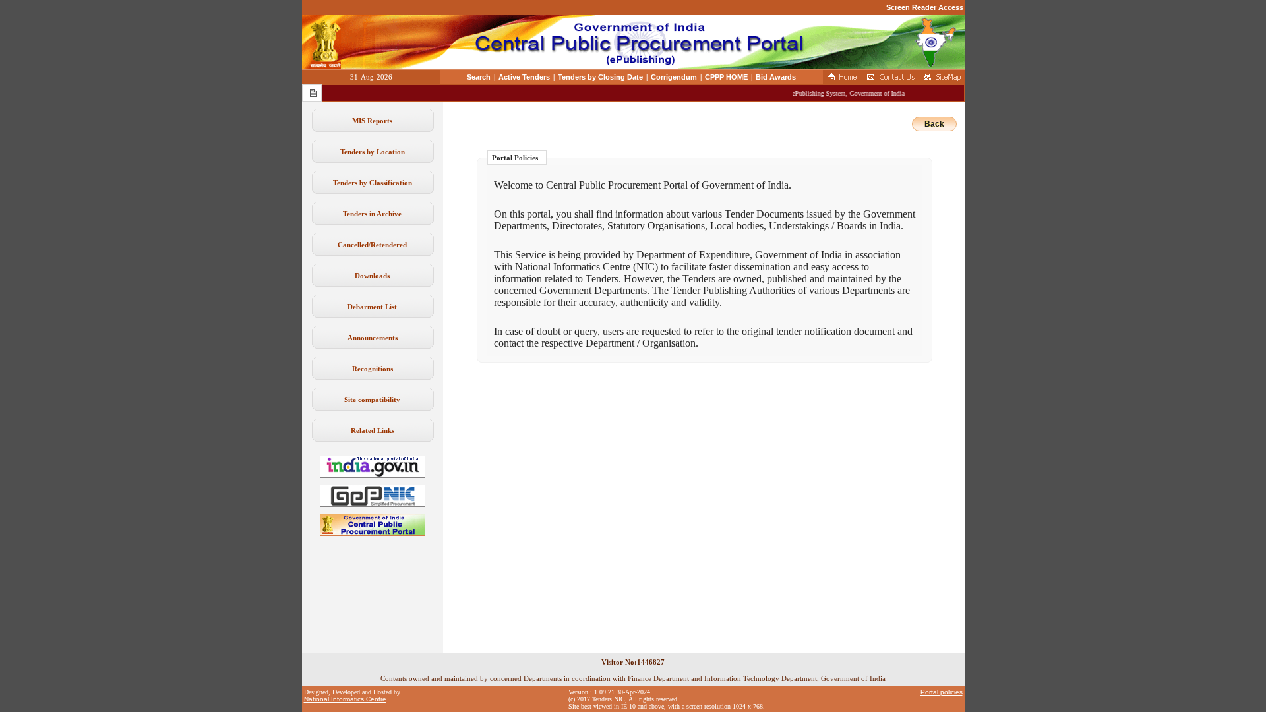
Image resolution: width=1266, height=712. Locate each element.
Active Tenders (524, 77)
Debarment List (372, 307)
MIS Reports (372, 121)
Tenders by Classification (372, 183)
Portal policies (941, 692)
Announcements (372, 337)
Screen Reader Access (924, 7)
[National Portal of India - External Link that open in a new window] (372, 475)
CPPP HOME (726, 77)
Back (934, 124)
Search (479, 77)
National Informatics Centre (345, 699)
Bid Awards (776, 77)
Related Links (372, 430)
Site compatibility (372, 399)
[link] (372, 504)
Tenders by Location (372, 152)
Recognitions (372, 368)
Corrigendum (674, 77)
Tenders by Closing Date (600, 77)
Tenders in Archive (372, 214)
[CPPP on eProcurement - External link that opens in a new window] (372, 533)
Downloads (372, 276)
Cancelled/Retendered (372, 245)
